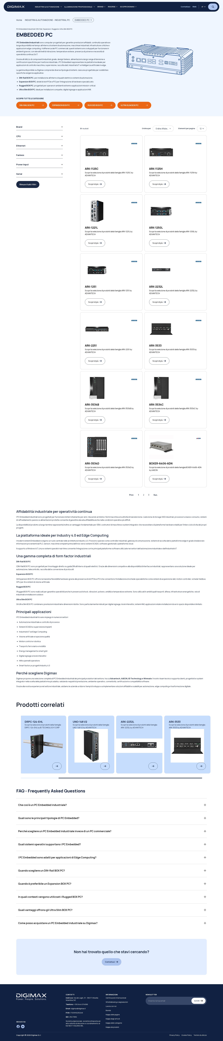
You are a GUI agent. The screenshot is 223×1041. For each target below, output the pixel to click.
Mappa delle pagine (113, 1015)
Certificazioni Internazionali (116, 998)
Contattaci (185, 7)
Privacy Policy (174, 1035)
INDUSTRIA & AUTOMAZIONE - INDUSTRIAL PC (47, 20)
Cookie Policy (186, 1035)
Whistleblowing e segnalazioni (117, 1002)
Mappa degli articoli (113, 1019)
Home (19, 20)
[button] (111, 805)
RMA (194, 7)
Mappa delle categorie (114, 1023)
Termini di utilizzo (200, 1035)
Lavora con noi (111, 1006)
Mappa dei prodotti (112, 1027)
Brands (108, 1010)
